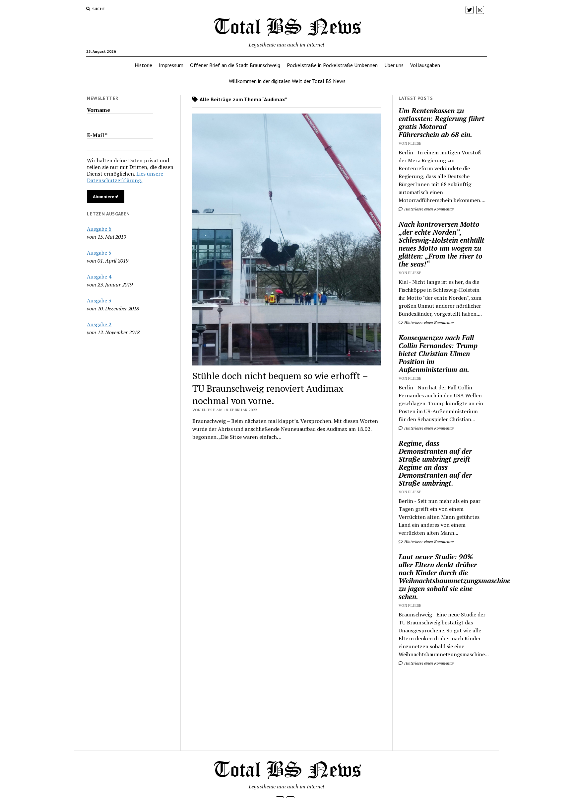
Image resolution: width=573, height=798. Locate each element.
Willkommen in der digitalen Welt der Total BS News (287, 81)
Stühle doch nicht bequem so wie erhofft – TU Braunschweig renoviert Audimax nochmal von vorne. (280, 388)
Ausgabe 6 (99, 228)
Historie (143, 65)
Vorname (98, 110)
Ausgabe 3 (99, 300)
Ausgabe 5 (99, 252)
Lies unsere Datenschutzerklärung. (125, 177)
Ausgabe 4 (99, 276)
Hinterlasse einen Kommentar (428, 208)
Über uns (394, 65)
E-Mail (97, 135)
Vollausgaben (425, 65)
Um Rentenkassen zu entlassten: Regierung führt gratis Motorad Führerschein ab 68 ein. (441, 122)
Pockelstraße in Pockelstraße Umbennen (332, 65)
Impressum (171, 65)
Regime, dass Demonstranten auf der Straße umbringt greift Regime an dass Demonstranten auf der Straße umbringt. (435, 463)
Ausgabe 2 (99, 324)
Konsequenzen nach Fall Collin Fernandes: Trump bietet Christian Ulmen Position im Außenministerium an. (438, 353)
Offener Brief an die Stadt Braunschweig (235, 65)
